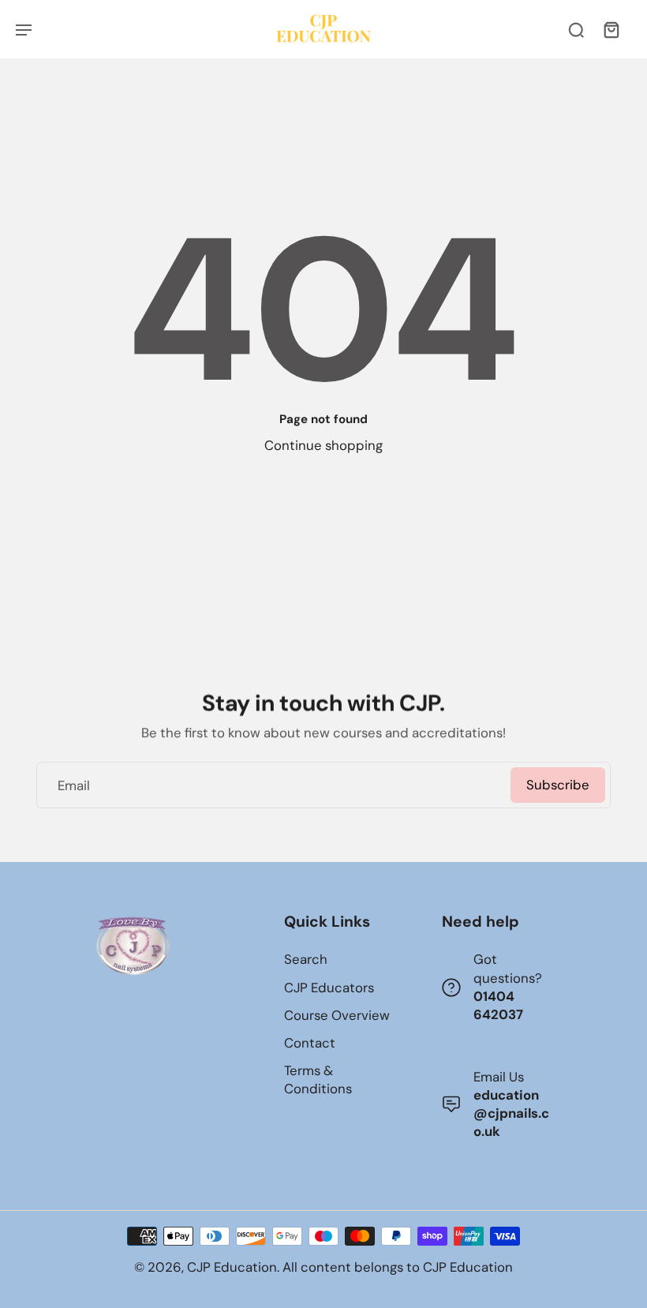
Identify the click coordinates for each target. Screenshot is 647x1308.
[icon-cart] (610, 29)
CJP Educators (329, 987)
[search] (576, 29)
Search (305, 959)
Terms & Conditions (318, 1079)
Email (74, 784)
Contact (309, 1042)
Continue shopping (323, 445)
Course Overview (337, 1015)
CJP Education (232, 1267)
